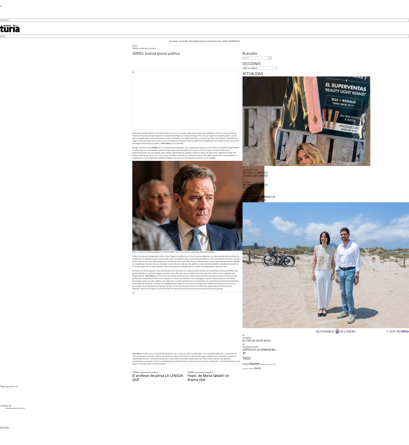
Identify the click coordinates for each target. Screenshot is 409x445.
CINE (186, 41)
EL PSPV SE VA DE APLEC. (257, 340)
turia (257, 368)
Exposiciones (205, 41)
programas (245, 368)
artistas (246, 364)
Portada (254, 170)
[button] (174, 41)
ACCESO (3, 36)
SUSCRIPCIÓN (4, 20)
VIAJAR (225, 41)
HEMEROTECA (234, 41)
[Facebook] (2, 399)
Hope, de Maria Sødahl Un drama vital (208, 377)
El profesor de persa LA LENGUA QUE (157, 377)
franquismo (269, 364)
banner (254, 363)
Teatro (197, 41)
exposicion (263, 364)
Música (192, 41)
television (251, 368)
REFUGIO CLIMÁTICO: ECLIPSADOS (255, 186)
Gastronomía (215, 41)
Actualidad (173, 41)
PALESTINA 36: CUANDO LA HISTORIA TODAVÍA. (259, 198)
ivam (274, 364)
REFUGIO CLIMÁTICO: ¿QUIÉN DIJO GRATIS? (255, 174)
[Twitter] (14, 399)
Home (135, 46)
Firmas (181, 41)
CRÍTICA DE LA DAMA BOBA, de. (259, 351)
